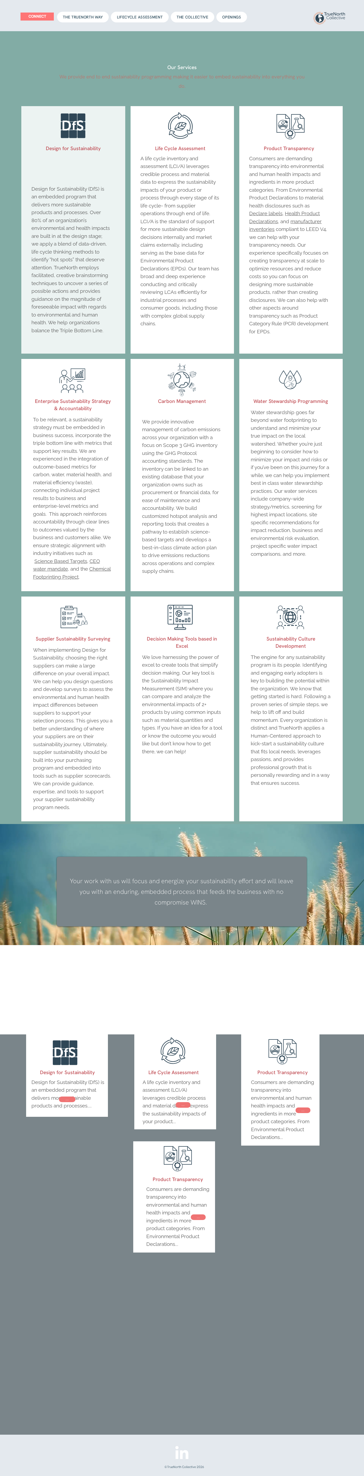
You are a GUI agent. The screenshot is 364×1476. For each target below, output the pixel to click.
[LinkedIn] (182, 1454)
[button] (198, 1217)
